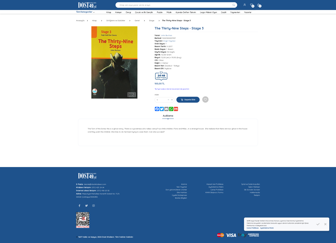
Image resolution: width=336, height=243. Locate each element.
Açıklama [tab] (168, 115)
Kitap (94, 20)
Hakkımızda (255, 192)
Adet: (157, 94)
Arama (184, 184)
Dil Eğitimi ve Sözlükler (115, 20)
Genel (137, 20)
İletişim (257, 195)
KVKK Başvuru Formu (214, 192)
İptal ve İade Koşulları (251, 184)
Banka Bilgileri (181, 198)
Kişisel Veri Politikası (215, 184)
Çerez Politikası (217, 189)
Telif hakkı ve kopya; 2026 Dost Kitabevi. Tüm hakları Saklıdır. (105, 237)
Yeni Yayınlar (182, 187)
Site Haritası (182, 192)
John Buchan (166, 35)
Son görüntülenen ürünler (176, 189)
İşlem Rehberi (254, 187)
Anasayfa (80, 20)
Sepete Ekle (189, 99)
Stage (151, 20)
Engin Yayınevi (169, 41)
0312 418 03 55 (103, 190)
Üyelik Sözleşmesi (179, 195)
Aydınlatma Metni (216, 187)
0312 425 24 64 (98, 187)
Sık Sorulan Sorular (252, 189)
